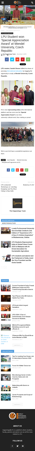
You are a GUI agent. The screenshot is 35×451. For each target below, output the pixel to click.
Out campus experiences (7, 33)
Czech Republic (11, 160)
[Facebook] (12, 446)
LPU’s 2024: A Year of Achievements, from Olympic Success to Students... (21, 316)
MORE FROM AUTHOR (9, 223)
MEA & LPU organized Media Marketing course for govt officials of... (21, 327)
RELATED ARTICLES (8, 220)
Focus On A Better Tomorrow (21, 365)
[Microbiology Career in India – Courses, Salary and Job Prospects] (6, 377)
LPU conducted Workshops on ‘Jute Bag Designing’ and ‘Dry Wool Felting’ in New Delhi (9, 188)
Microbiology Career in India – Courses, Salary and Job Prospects (22, 377)
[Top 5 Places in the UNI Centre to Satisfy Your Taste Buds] (6, 298)
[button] (32, 2)
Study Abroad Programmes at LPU (11, 162)
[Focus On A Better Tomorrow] (6, 368)
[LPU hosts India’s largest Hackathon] (6, 307)
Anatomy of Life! (28, 185)
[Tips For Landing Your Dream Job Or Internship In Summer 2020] (6, 358)
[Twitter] (17, 446)
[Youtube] (23, 446)
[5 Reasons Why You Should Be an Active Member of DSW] (6, 339)
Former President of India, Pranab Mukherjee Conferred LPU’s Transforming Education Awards (23, 287)
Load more (17, 345)
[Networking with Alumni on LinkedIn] (6, 387)
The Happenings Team (9, 54)
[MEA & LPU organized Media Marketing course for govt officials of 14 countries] (6, 327)
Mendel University (22, 160)
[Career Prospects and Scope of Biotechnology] (6, 397)
